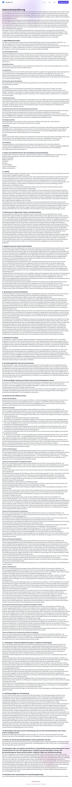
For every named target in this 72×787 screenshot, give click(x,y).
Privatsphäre (43, 784)
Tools (54, 2)
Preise (44, 2)
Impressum (28, 784)
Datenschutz (37, 784)
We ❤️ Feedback (36, 781)
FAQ (49, 2)
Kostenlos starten (63, 2)
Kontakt (32, 784)
